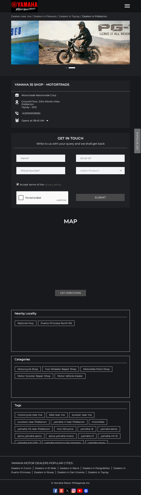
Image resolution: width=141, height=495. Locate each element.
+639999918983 (30, 113)
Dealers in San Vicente (70, 472)
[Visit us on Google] (61, 490)
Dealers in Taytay (98, 472)
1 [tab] (66, 67)
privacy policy (52, 184)
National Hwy (26, 323)
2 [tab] (71, 67)
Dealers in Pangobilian (96, 468)
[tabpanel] (70, 42)
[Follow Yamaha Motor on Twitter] (67, 490)
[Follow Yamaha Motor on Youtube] (79, 490)
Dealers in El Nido (45, 468)
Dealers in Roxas (44, 472)
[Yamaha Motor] (24, 6)
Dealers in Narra (69, 468)
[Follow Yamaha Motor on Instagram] (73, 490)
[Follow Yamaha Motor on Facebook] (55, 490)
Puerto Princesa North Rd (56, 323)
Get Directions (70, 292)
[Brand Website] (86, 490)
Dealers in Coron (21, 468)
